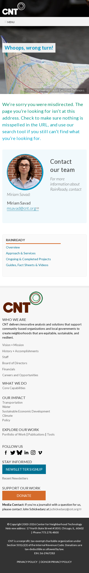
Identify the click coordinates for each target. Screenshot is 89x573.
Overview (13, 247)
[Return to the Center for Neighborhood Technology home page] (13, 12)
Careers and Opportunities (20, 375)
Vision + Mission (13, 345)
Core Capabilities (13, 388)
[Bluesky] (19, 453)
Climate (7, 415)
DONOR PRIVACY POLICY (56, 561)
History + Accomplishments (20, 351)
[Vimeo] (40, 453)
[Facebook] (5, 453)
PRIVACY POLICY (27, 561)
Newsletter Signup (24, 469)
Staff (5, 357)
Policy (6, 420)
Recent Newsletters (15, 478)
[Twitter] (12, 453)
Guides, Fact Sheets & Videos (27, 265)
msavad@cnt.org (23, 208)
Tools (51, 434)
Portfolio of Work (14, 434)
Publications (36, 434)
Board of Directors (14, 363)
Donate (24, 496)
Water (6, 407)
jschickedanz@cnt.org (65, 509)
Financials (8, 369)
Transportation (12, 402)
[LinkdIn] (26, 453)
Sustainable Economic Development (26, 411)
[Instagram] (33, 453)
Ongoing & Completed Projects (28, 259)
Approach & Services (21, 253)
